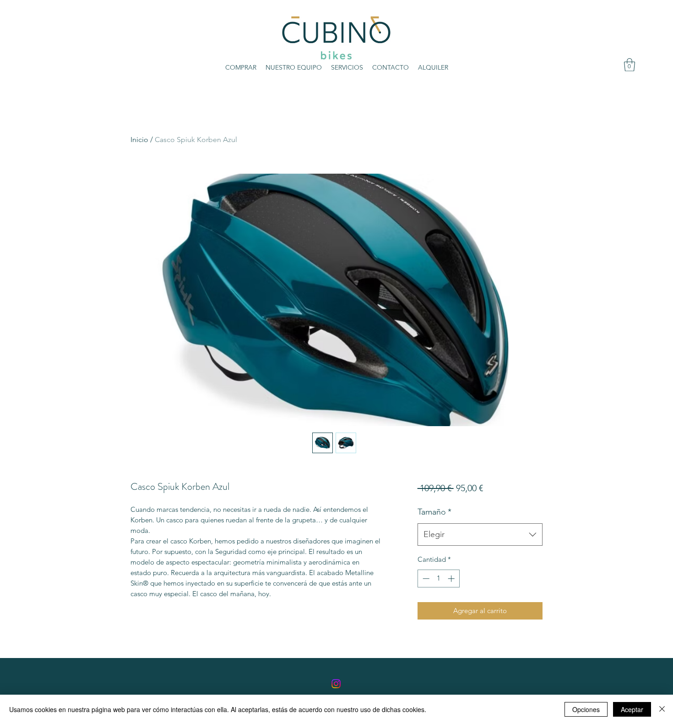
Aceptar (632, 709)
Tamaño (434, 512)
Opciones (586, 709)
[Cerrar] (662, 709)
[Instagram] (336, 684)
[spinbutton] (438, 578)
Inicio (139, 139)
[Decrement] (425, 578)
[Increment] (452, 578)
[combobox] (480, 534)
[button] (629, 64)
